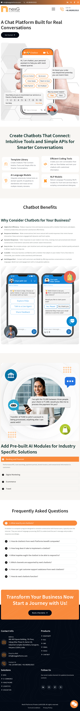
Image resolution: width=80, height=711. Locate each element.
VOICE (45, 651)
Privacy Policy (47, 708)
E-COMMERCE (8, 679)
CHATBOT (46, 655)
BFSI (4, 675)
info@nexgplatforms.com (12, 2)
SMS (44, 643)
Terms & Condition (34, 708)
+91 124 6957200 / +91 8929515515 (21, 665)
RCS (44, 640)
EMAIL (45, 647)
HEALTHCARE (7, 682)
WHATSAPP (47, 636)
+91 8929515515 (31, 2)
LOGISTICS (6, 686)
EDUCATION (7, 690)
